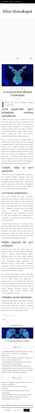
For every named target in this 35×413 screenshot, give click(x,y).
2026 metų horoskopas (8, 315)
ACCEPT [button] (27, 410)
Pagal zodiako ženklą (17, 89)
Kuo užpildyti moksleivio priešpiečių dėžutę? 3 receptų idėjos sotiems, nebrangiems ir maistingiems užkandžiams (17, 353)
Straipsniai (5, 1)
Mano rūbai (18, 378)
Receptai (18, 347)
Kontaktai (18, 1)
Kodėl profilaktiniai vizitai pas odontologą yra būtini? (17, 395)
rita (4, 319)
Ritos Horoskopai (17, 11)
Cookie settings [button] (16, 410)
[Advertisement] (17, 37)
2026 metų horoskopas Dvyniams (17, 341)
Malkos (12, 1)
